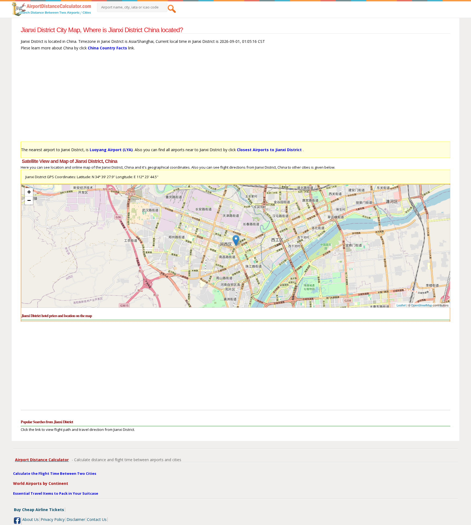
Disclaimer (76, 519)
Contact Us (97, 519)
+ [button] (29, 192)
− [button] (29, 200)
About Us (30, 519)
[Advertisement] (184, 99)
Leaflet (401, 305)
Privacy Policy (53, 519)
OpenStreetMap (421, 305)
